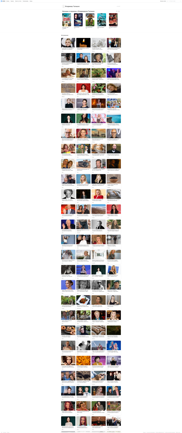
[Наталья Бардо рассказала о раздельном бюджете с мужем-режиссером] (83, 151)
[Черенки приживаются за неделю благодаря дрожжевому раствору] (68, 302)
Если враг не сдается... (113, 27)
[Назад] (117, 11)
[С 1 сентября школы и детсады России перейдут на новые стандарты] (68, 75)
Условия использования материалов (170, 432)
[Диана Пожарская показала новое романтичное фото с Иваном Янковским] (83, 393)
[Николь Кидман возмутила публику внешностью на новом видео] (83, 257)
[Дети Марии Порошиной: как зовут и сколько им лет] (98, 60)
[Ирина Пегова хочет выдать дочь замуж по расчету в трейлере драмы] (114, 166)
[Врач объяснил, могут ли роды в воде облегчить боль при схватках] (114, 196)
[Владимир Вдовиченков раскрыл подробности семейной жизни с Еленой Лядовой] (83, 60)
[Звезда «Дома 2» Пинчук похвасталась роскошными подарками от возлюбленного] (68, 408)
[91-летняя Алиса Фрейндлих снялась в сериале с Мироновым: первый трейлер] (83, 75)
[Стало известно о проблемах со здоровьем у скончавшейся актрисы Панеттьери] (68, 45)
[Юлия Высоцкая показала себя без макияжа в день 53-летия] (83, 181)
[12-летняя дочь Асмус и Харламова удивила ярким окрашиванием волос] (83, 423)
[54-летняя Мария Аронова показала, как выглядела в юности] (98, 227)
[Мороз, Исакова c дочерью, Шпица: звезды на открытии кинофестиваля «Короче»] (114, 378)
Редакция (144, 432)
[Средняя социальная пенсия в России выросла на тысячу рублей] (98, 378)
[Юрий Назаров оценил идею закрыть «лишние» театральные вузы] (98, 317)
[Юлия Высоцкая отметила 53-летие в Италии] (114, 302)
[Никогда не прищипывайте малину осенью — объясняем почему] (98, 75)
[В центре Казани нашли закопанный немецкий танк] (114, 60)
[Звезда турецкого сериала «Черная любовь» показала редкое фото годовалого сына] (114, 211)
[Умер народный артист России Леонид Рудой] (83, 45)
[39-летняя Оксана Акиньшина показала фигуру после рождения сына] (68, 348)
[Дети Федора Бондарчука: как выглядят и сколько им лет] (114, 136)
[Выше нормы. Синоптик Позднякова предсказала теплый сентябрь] (114, 105)
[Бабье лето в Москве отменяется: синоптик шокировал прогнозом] (114, 242)
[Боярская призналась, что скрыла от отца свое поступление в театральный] (68, 121)
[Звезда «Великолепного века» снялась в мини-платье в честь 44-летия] (68, 287)
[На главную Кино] (3, 1)
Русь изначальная (89, 27)
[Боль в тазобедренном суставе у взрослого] (83, 227)
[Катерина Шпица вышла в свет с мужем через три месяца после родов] (83, 242)
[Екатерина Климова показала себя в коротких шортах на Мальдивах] (68, 242)
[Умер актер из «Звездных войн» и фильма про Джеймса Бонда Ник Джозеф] (68, 378)
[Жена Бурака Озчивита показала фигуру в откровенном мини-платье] (98, 105)
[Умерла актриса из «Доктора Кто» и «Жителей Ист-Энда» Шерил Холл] (83, 287)
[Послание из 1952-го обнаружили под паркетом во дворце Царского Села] (68, 90)
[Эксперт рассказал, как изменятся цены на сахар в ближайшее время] (98, 45)
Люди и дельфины (100, 27)
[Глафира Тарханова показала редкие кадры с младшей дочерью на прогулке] (83, 105)
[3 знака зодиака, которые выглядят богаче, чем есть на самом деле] (83, 317)
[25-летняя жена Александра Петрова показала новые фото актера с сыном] (83, 211)
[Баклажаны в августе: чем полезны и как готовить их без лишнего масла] (83, 302)
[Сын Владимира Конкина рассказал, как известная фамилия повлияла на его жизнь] (68, 227)
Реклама (8, 432)
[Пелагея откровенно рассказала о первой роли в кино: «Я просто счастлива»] (98, 242)
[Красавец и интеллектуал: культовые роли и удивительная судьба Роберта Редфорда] (98, 287)
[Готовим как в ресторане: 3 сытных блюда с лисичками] (83, 363)
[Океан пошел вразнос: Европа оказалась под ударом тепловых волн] (114, 121)
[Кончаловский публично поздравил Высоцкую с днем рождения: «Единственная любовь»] (68, 166)
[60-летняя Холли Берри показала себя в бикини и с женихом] (68, 257)
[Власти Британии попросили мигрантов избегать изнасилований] (98, 136)
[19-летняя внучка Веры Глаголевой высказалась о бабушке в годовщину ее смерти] (68, 151)
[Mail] (1, 1)
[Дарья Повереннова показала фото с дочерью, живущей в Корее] (98, 272)
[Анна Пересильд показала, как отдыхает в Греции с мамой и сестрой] (114, 227)
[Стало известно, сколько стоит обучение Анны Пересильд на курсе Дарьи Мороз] (83, 272)
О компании (4, 432)
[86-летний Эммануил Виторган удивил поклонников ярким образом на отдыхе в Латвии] (68, 136)
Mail (1, 432)
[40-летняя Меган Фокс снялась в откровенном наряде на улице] (83, 121)
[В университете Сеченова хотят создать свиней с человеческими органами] (98, 333)
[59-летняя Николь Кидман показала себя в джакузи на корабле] (114, 257)
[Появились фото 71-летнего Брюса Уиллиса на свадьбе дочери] (83, 348)
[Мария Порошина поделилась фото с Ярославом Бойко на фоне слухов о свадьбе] (114, 75)
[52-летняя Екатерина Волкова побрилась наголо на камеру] (98, 363)
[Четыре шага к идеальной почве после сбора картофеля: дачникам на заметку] (83, 378)
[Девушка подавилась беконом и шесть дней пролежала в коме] (98, 257)
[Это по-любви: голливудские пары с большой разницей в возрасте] (114, 423)
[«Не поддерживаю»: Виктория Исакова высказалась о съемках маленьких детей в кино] (68, 393)
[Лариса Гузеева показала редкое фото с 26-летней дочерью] (114, 45)
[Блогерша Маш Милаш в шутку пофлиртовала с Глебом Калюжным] (114, 317)
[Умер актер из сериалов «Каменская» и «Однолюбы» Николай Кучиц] (114, 287)
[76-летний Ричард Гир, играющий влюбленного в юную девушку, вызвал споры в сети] (98, 408)
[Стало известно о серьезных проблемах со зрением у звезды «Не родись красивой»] (83, 136)
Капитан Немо (76, 27)
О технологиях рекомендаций (151, 432)
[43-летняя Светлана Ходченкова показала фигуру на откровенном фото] (98, 393)
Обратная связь (178, 432)
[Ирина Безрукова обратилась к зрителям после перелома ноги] (68, 423)
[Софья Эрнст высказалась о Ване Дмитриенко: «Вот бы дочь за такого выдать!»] (98, 181)
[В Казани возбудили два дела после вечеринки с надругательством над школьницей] (68, 60)
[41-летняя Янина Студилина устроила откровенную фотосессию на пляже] (98, 121)
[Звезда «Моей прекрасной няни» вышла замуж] (83, 408)
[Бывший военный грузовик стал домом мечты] (83, 166)
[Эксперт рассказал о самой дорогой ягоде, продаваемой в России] (98, 90)
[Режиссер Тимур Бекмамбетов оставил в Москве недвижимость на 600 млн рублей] (114, 151)
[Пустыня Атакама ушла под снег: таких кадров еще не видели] (98, 211)
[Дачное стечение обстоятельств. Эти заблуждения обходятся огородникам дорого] (114, 408)
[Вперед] (119, 11)
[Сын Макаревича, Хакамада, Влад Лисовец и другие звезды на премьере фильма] (83, 196)
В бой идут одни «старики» (65, 28)
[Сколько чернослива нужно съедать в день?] (114, 181)
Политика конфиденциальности (160, 432)
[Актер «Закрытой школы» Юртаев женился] (68, 317)
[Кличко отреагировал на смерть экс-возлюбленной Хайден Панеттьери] (68, 211)
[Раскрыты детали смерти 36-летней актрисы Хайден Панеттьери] (98, 196)
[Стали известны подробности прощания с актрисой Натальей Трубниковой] (68, 363)
